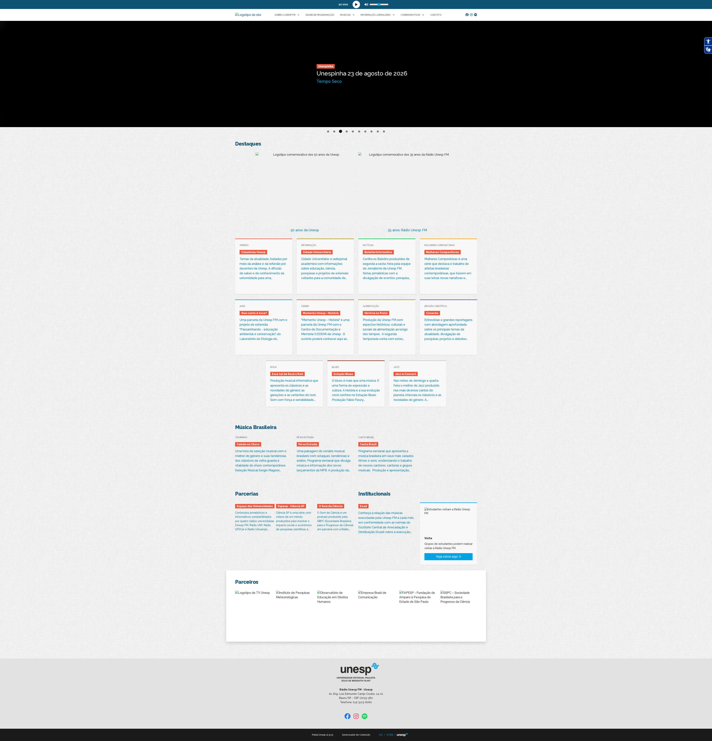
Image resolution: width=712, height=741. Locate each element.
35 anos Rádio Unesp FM (407, 230)
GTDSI (389, 735)
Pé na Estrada (301, 63)
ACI (381, 735)
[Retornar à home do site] (248, 15)
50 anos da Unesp (305, 230)
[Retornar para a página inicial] (356, 673)
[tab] (328, 131)
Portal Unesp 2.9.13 (322, 735)
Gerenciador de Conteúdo (356, 735)
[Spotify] (475, 15)
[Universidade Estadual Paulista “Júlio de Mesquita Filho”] (402, 735)
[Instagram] (471, 15)
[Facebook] (467, 15)
